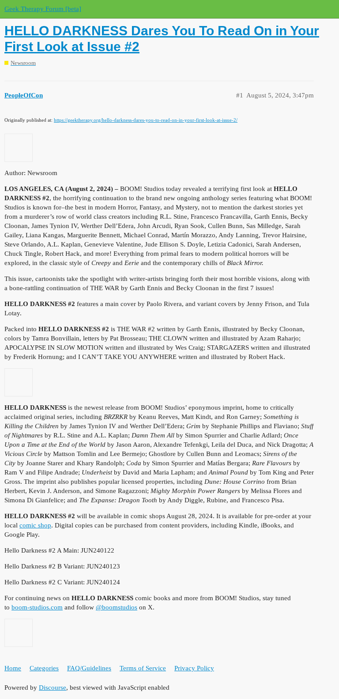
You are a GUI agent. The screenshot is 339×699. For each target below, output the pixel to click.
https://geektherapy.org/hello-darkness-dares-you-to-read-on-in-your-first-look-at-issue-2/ (145, 120)
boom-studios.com (37, 607)
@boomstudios (116, 607)
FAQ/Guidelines (89, 668)
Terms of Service (143, 668)
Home (12, 668)
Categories (44, 668)
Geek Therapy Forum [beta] (42, 8)
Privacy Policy (194, 668)
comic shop (35, 525)
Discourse (52, 687)
